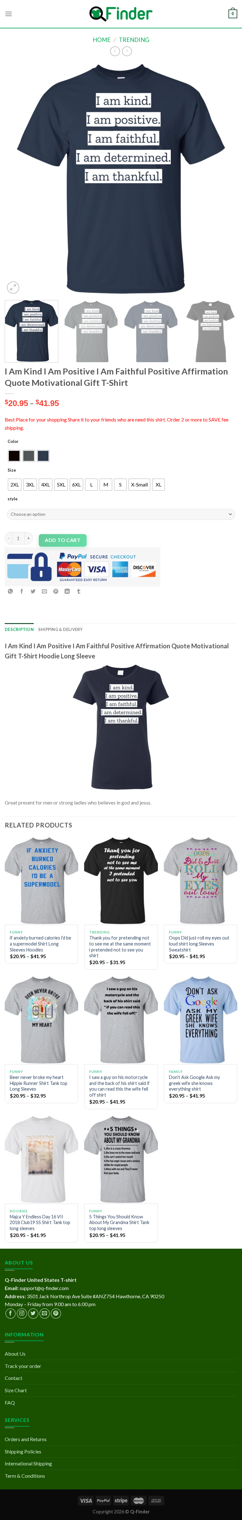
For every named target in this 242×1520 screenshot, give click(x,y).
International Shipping (28, 1463)
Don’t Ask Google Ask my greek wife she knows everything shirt (194, 1083)
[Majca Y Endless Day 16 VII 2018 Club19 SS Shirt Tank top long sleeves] (41, 1159)
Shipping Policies (23, 1451)
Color (13, 441)
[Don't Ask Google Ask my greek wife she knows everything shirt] (200, 1020)
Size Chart (16, 1390)
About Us (15, 1354)
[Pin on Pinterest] (56, 591)
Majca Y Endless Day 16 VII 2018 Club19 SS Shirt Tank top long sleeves (40, 1222)
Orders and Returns (26, 1439)
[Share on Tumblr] (78, 591)
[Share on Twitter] (33, 591)
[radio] (14, 456)
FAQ (10, 1402)
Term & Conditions (25, 1476)
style (13, 498)
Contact (13, 1378)
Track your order (23, 1366)
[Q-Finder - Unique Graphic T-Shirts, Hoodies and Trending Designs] (121, 14)
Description (19, 629)
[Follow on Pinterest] (56, 1313)
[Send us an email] (44, 1313)
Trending (134, 39)
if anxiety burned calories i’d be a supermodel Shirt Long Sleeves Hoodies (40, 943)
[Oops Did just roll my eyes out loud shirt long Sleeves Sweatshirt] (200, 881)
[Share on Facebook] (22, 591)
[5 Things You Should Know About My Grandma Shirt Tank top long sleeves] (121, 1159)
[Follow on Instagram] (22, 1313)
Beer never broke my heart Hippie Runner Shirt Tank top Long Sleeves (38, 1083)
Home (102, 39)
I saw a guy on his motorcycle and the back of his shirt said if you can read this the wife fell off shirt (119, 1086)
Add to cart (62, 540)
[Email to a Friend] (44, 591)
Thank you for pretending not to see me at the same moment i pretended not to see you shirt (120, 946)
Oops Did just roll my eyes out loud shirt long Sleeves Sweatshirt (199, 943)
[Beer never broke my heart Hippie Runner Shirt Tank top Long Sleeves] (41, 1020)
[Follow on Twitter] (33, 1313)
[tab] (19, 629)
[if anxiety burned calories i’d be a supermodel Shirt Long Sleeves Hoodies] (41, 881)
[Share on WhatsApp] (10, 591)
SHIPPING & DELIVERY (60, 629)
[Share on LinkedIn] (67, 591)
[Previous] (17, 179)
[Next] (224, 179)
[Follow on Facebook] (10, 1313)
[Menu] (8, 13)
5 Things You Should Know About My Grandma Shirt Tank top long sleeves (119, 1222)
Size (12, 470)
